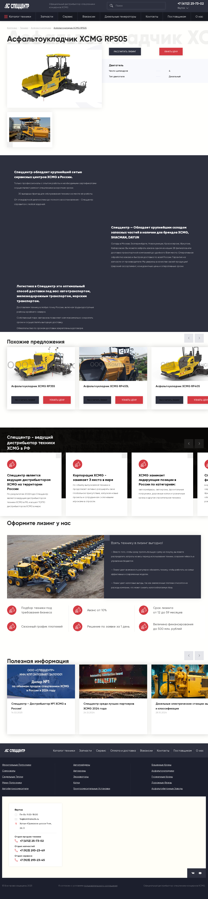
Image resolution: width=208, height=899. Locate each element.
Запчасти (47, 16)
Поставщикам (177, 16)
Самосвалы (8, 770)
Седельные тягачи (12, 776)
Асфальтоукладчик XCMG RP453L (106, 386)
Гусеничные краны (162, 776)
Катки (76, 782)
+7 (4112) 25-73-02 (191, 3)
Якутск (181, 8)
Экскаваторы (81, 776)
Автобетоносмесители (15, 788)
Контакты (152, 16)
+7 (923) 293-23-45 (32, 860)
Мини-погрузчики (12, 782)
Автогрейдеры (81, 764)
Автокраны (79, 770)
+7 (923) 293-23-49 (32, 850)
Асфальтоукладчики (163, 770)
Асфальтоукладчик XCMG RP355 (33, 386)
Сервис (68, 16)
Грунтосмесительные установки (91, 788)
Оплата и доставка (123, 750)
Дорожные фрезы (162, 782)
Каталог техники (20, 16)
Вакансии (88, 16)
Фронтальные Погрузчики (16, 764)
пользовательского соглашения (100, 885)
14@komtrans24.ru (29, 819)
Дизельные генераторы (120, 16)
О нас (199, 16)
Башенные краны (161, 764)
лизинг (25, 400)
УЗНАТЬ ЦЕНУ (171, 51)
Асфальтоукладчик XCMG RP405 (178, 386)
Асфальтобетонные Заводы (167, 788)
